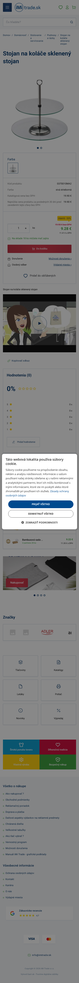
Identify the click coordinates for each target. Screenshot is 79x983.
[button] (39, 522)
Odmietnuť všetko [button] (40, 513)
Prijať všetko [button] (41, 504)
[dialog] (39, 491)
